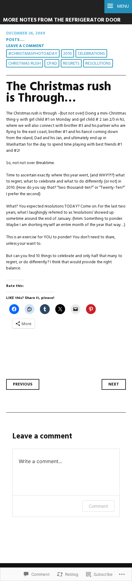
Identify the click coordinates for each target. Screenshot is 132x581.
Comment (98, 506)
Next (113, 384)
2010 (67, 53)
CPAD (52, 63)
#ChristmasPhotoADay (32, 53)
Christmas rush (24, 63)
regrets (71, 63)
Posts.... (15, 40)
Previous (23, 384)
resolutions (98, 63)
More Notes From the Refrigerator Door (62, 20)
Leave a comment (25, 46)
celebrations (91, 53)
